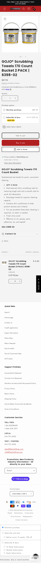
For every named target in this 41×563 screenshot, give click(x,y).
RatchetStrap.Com (19, 510)
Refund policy (18, 513)
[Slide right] (25, 56)
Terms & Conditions (12, 409)
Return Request (10, 343)
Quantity (4, 93)
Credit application (11, 328)
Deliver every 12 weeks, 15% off (19, 537)
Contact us (8, 323)
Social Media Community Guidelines (18, 404)
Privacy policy (29, 513)
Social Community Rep (13, 353)
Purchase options (8, 105)
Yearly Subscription (13, 553)
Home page (9, 317)
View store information (12, 163)
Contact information (22, 520)
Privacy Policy (10, 388)
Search (7, 312)
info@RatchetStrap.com (14, 452)
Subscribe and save (12, 533)
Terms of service (16, 516)
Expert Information (11, 333)
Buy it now (20, 143)
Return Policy (9, 394)
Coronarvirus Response (13, 378)
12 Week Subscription (15, 547)
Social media (9, 348)
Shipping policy (27, 516)
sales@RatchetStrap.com (14, 449)
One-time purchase (13, 110)
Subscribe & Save (13, 118)
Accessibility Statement (13, 373)
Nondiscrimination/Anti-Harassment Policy (20, 383)
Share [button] (6, 241)
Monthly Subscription (14, 550)
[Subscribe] (33, 470)
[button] (4, 8)
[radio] (4, 110)
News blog (9, 338)
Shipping (4, 83)
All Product (9, 359)
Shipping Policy (10, 399)
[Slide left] (15, 56)
